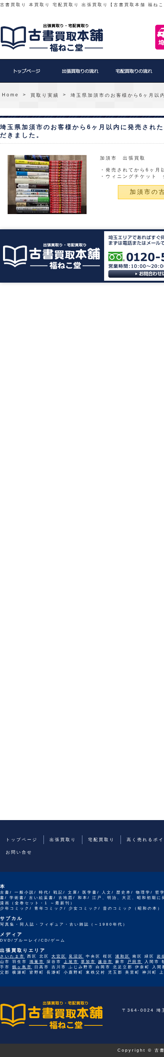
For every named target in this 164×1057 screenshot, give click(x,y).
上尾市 (71, 961)
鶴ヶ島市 (22, 967)
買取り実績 (45, 95)
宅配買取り (133, 74)
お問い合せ (19, 852)
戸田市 (134, 961)
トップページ (26, 74)
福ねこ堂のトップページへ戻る (52, 38)
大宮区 (58, 956)
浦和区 (122, 956)
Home (10, 95)
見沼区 (76, 956)
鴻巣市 (36, 961)
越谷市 (105, 961)
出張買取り (80, 74)
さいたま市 (12, 956)
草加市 (88, 961)
